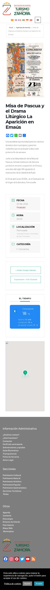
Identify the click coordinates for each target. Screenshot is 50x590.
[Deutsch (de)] (27, 20)
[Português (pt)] (23, 20)
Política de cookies (12, 584)
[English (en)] (16, 20)
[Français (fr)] (19, 20)
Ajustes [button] (27, 584)
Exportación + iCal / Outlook (25, 279)
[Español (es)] (12, 20)
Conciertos (24, 249)
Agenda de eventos (23, 27)
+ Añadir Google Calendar (25, 270)
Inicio (11, 27)
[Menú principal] (38, 20)
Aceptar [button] (39, 584)
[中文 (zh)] (31, 20)
